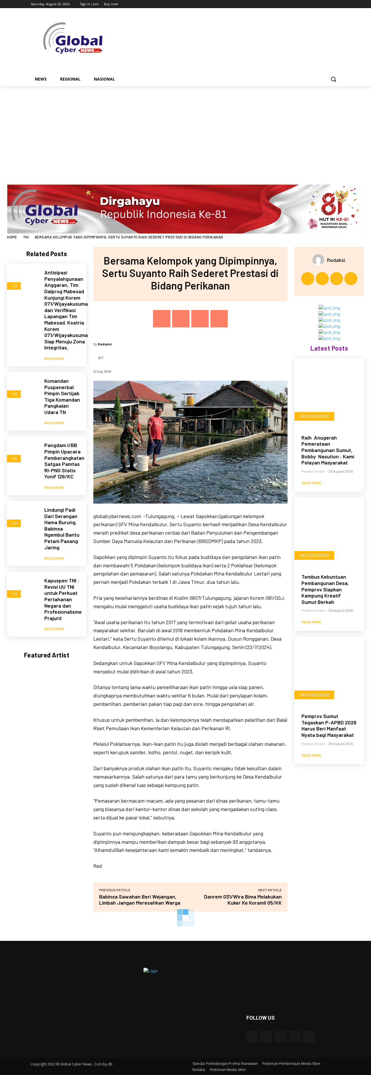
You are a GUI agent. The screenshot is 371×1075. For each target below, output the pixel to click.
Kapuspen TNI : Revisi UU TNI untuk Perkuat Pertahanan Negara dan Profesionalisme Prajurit (63, 599)
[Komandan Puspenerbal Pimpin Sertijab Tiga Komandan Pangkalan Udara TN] (23, 388)
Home (12, 237)
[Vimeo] (328, 4)
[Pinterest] (200, 318)
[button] (333, 79)
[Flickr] (280, 1036)
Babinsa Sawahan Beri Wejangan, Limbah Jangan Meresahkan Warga (139, 899)
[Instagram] (313, 4)
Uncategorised (314, 416)
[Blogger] (252, 1036)
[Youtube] (337, 4)
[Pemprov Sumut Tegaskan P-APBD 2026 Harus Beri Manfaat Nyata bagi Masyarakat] (329, 671)
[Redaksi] (319, 260)
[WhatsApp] (219, 318)
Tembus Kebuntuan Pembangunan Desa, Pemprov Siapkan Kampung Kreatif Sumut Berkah (325, 589)
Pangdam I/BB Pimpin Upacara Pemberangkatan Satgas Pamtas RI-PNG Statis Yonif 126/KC (64, 461)
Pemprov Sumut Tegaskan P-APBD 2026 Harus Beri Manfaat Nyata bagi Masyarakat (329, 725)
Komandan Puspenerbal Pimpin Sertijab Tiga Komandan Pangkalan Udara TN (62, 396)
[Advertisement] (185, 129)
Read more (54, 358)
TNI (26, 237)
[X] (321, 4)
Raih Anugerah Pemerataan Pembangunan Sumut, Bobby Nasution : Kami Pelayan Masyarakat (327, 450)
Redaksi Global (313, 471)
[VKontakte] (309, 1036)
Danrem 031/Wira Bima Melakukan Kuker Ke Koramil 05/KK (243, 899)
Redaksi (105, 344)
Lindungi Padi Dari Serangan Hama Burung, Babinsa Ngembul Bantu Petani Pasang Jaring (61, 528)
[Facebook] (304, 4)
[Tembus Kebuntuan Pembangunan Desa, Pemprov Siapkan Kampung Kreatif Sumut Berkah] (329, 532)
